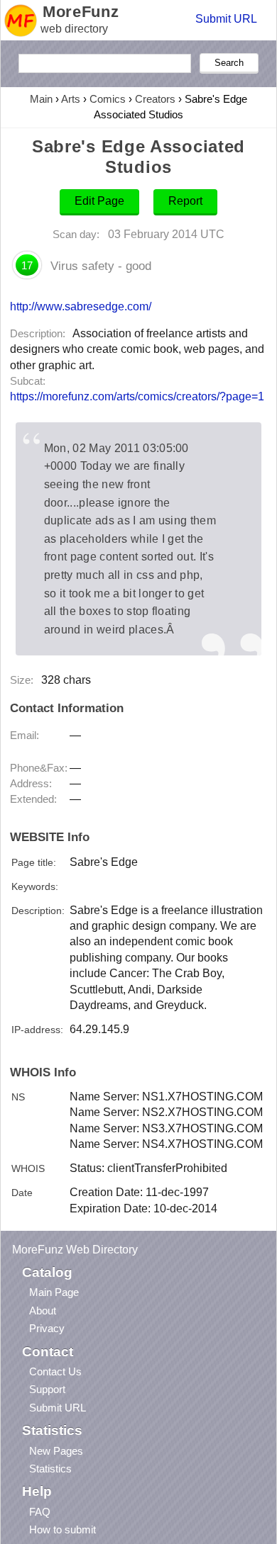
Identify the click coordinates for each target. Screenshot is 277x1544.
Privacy (47, 1328)
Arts (70, 99)
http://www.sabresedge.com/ (80, 306)
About (42, 1310)
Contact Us (55, 1371)
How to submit (62, 1529)
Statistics (50, 1469)
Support (47, 1389)
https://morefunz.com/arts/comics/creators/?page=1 (137, 396)
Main (41, 99)
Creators (155, 99)
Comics (107, 99)
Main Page (54, 1292)
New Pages (56, 1451)
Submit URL (226, 19)
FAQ (39, 1512)
